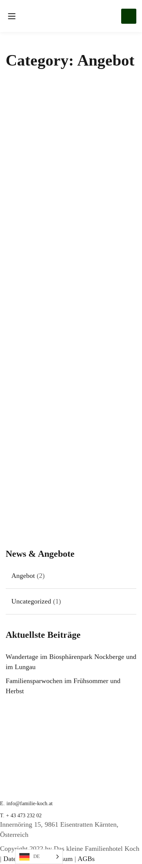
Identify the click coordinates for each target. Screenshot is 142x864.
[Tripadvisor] (15, 842)
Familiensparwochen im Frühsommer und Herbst (54, 502)
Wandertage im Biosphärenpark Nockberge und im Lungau (68, 265)
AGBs (86, 858)
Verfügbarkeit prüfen (128, 16)
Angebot (16, 246)
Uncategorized (31, 601)
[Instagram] (8, 842)
